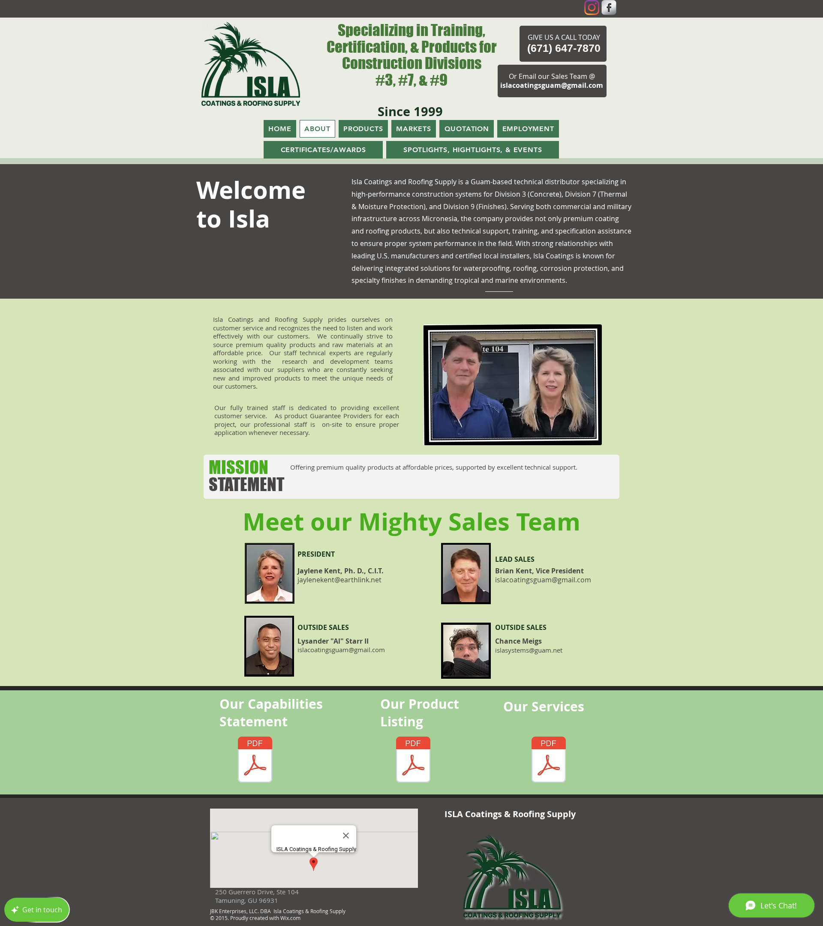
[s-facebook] (608, 7)
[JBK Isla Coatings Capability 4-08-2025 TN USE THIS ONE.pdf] (255, 761)
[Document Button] (413, 761)
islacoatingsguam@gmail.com (551, 85)
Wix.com (290, 917)
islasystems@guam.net (528, 650)
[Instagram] (591, 7)
